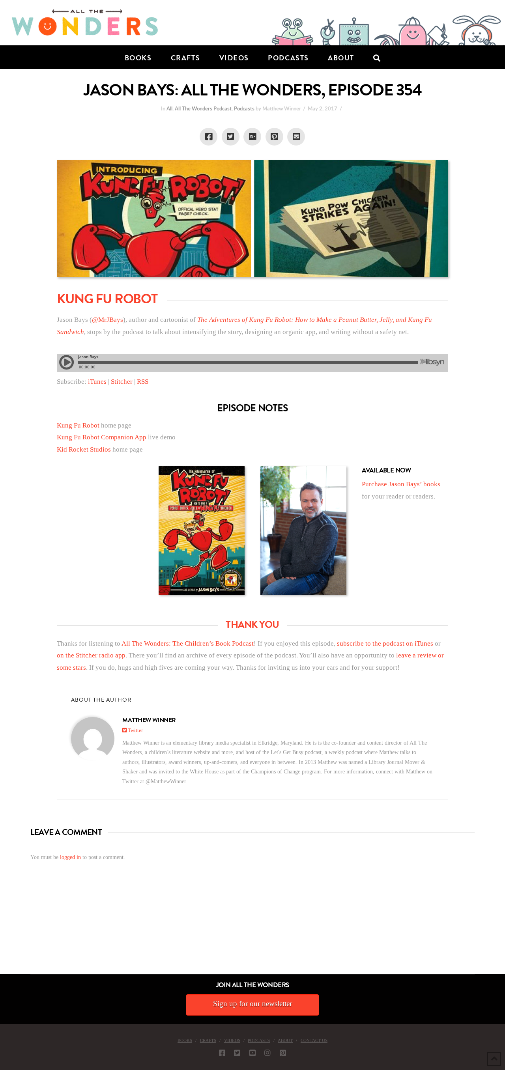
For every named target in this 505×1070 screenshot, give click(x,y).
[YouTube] (252, 1052)
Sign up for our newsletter (252, 1003)
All (169, 108)
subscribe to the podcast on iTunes (385, 643)
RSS (142, 381)
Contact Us (314, 1040)
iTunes (96, 381)
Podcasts (244, 108)
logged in (70, 857)
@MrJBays (107, 319)
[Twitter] (237, 1052)
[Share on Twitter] (230, 137)
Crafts (208, 1040)
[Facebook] (222, 1052)
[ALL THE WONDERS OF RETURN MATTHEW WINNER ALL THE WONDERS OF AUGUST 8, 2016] (7, 929)
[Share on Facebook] (208, 137)
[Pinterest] (283, 1052)
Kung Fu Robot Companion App (101, 437)
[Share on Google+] (252, 137)
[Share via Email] (296, 137)
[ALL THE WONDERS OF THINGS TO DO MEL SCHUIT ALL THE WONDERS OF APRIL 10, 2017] (1, 929)
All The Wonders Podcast (203, 108)
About (285, 1040)
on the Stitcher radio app (91, 655)
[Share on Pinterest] (274, 137)
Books (185, 1040)
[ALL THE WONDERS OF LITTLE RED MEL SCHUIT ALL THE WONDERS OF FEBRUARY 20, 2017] (2, 929)
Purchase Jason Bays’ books (401, 484)
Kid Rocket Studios (84, 449)
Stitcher (122, 381)
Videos (232, 1040)
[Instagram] (267, 1052)
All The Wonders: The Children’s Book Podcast (188, 643)
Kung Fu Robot (78, 425)
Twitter (135, 730)
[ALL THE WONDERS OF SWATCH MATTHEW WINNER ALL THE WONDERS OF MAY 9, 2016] (8, 929)
